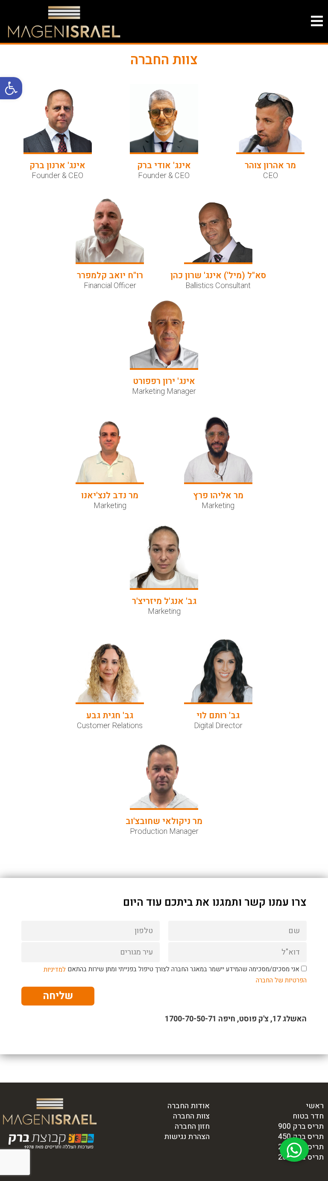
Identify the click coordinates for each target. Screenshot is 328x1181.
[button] (11, 88)
